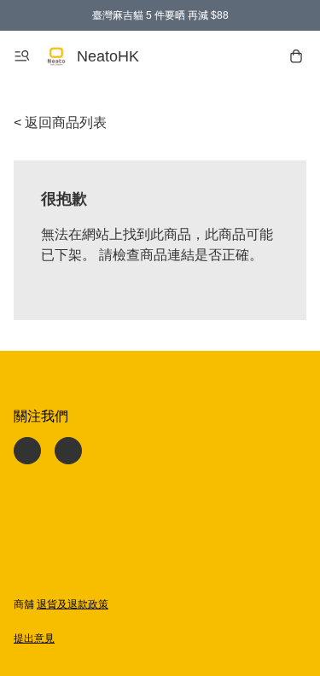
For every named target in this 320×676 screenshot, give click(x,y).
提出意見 (34, 638)
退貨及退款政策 (72, 604)
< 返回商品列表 (60, 122)
